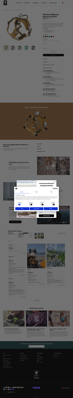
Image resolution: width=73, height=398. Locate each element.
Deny (22, 208)
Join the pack (46, 215)
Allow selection (36, 208)
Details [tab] (36, 191)
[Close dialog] (54, 182)
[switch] (30, 204)
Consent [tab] (21, 191)
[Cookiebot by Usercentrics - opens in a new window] (53, 188)
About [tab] (51, 191)
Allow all (50, 208)
